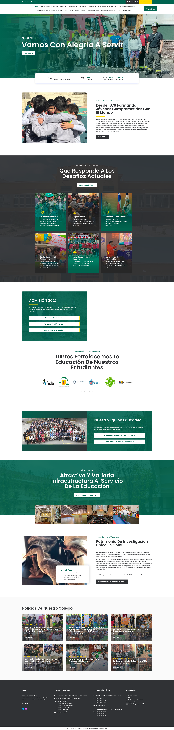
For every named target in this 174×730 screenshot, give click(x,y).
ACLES (71, 11)
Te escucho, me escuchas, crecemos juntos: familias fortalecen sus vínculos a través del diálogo (86, 629)
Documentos (82, 6)
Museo (62, 6)
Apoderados (71, 6)
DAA (66, 11)
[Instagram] (26, 709)
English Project (40, 11)
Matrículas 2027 (114, 6)
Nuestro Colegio (45, 6)
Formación (27, 634)
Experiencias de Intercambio (54, 11)
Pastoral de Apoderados (87, 634)
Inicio (36, 6)
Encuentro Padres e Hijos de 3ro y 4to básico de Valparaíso (130, 630)
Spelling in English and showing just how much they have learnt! (40, 660)
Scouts (83, 11)
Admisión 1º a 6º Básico (108, 11)
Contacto (91, 6)
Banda (77, 11)
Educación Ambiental (128, 6)
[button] (1, 44)
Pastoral (55, 6)
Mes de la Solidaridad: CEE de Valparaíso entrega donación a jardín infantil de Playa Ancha (42, 629)
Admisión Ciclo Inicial (93, 11)
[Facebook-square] (23, 709)
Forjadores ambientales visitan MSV (130, 661)
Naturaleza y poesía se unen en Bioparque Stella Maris (84, 660)
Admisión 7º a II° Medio (124, 11)
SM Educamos (102, 6)
